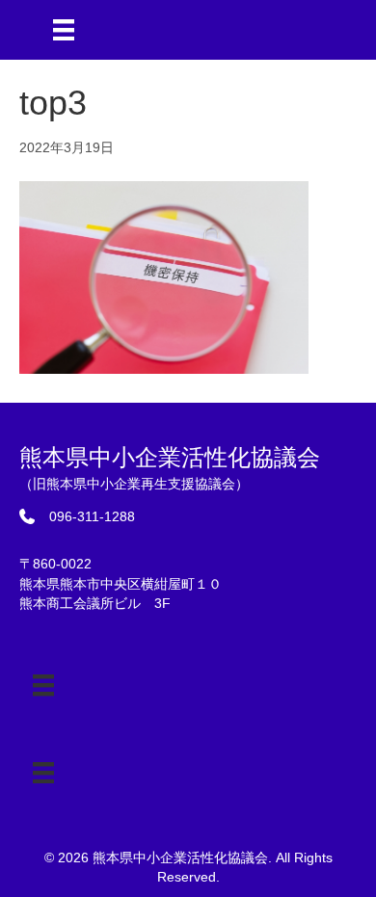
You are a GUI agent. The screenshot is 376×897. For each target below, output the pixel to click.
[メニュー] (64, 29)
